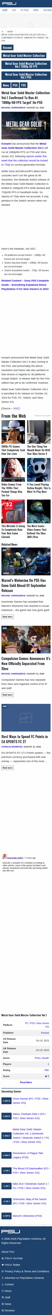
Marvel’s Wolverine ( (24, 1215)
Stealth (45, 1058)
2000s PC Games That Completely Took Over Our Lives (13, 450)
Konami (7, 47)
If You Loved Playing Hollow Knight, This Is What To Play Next (39, 488)
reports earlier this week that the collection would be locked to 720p (24, 160)
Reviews (9, 1310)
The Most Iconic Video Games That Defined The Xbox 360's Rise (37, 531)
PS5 (14, 10)
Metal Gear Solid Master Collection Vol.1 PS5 (26, 75)
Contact (9, 1284)
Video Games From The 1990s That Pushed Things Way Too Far (11, 490)
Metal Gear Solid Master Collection (24, 55)
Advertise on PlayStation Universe (24, 1277)
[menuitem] (5, 10)
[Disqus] (26, 889)
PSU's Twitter (12, 1264)
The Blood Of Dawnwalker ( (28, 1168)
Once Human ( (21, 1098)
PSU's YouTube (13, 1258)
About (7, 1290)
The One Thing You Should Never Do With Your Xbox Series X (38, 450)
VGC (16, 408)
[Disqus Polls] (26, 813)
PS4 (15, 85)
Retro (38, 1058)
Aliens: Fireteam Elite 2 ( (27, 1114)
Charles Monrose (11, 747)
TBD (46, 1070)
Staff (7, 1297)
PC (26, 1023)
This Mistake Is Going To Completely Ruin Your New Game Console (13, 531)
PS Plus (25, 10)
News (36, 10)
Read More (26, 1082)
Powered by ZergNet (42, 416)
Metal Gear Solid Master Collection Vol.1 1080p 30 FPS (26, 65)
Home (5, 10)
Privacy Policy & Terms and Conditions (26, 1271)
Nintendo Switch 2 (33, 1137)
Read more (7, 616)
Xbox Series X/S (29, 1118)
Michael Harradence (13, 107)
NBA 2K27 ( (19, 1183)
